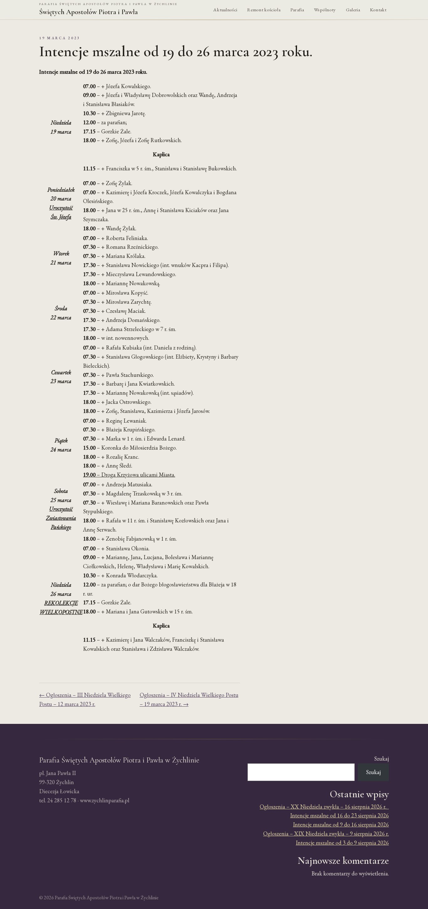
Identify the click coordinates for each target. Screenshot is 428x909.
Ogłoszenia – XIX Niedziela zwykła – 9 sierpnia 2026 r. (326, 833)
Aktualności (225, 10)
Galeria (353, 10)
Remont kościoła (263, 10)
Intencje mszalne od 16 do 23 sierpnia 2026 (339, 815)
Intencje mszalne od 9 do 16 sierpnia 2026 (341, 824)
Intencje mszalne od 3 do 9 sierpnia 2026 (342, 842)
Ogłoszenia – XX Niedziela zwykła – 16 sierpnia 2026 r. (324, 806)
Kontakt (378, 10)
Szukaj (381, 758)
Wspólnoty (325, 10)
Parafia (297, 10)
